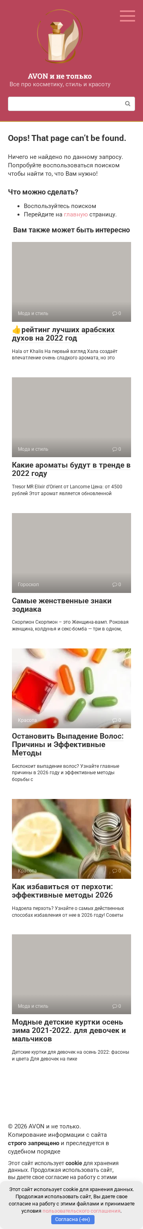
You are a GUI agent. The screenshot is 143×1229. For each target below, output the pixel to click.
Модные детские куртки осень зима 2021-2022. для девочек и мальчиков (69, 1030)
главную (76, 214)
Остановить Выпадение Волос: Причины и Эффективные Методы (68, 744)
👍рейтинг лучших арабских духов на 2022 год (63, 334)
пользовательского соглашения (81, 1211)
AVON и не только (60, 76)
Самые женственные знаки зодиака (62, 605)
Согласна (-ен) (72, 1219)
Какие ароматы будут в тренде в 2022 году (71, 469)
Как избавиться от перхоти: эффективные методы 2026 (62, 891)
